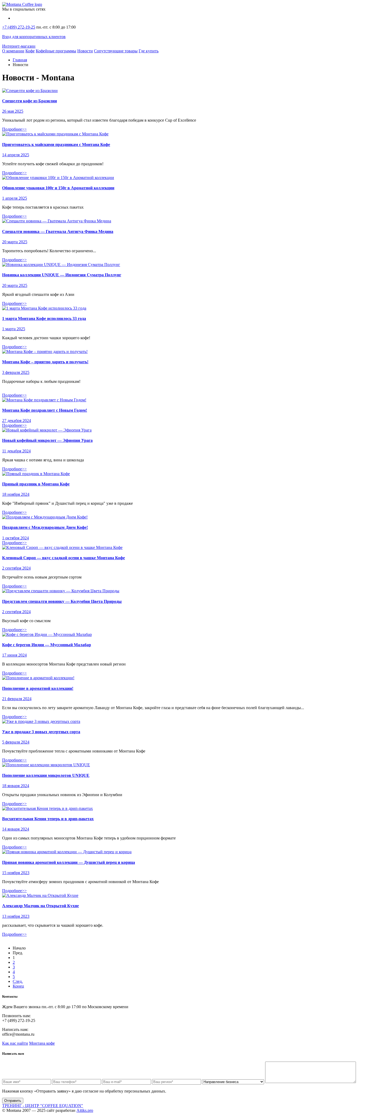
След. (18, 981)
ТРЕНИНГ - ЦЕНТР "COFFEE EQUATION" (42, 1105)
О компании (13, 51)
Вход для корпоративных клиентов (34, 36)
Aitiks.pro (84, 1110)
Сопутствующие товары (116, 51)
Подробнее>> (14, 129)
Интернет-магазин (18, 46)
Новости (85, 51)
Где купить (149, 51)
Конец (18, 986)
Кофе (30, 51)
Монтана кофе (42, 1043)
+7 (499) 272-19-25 (18, 27)
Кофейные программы (56, 51)
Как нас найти (15, 1043)
